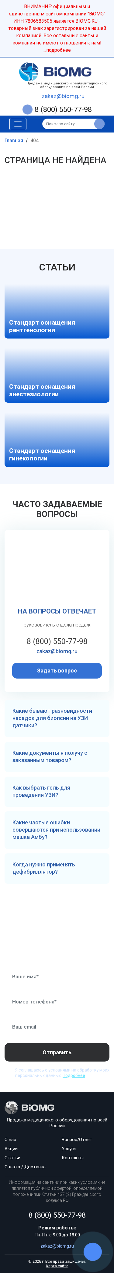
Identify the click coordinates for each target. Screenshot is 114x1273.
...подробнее (57, 50)
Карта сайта (57, 1266)
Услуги (69, 1148)
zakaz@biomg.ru (63, 96)
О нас (10, 1139)
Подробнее (74, 1075)
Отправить (57, 1052)
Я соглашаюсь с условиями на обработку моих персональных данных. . (62, 1073)
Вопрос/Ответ (77, 1139)
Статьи (57, 267)
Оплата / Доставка (25, 1167)
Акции (11, 1148)
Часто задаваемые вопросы (57, 509)
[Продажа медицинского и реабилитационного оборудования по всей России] (57, 71)
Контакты (73, 1157)
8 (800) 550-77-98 (63, 109)
